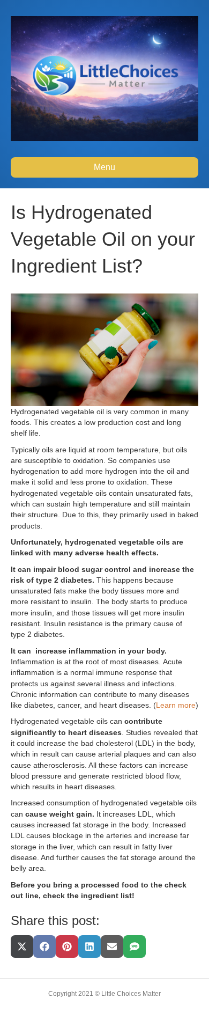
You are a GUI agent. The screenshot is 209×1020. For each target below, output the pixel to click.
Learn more (176, 705)
